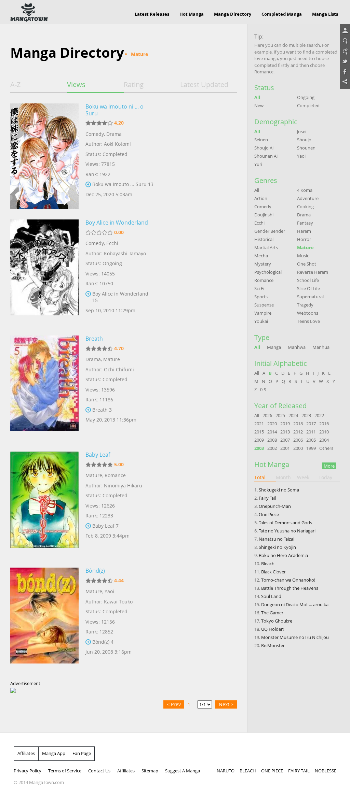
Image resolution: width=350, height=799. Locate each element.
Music (303, 256)
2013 (285, 432)
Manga (274, 347)
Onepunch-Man (275, 506)
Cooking (305, 206)
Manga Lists (325, 14)
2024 (293, 415)
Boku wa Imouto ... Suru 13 (122, 184)
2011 (311, 432)
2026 (267, 415)
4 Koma (304, 190)
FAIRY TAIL (299, 771)
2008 (272, 440)
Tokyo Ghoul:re (276, 621)
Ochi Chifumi (119, 369)
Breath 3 (102, 409)
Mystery (262, 264)
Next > (226, 704)
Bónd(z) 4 (102, 642)
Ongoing (305, 97)
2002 (272, 448)
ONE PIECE (272, 771)
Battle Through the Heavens (289, 588)
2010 (324, 432)
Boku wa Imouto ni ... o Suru (114, 110)
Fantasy (305, 223)
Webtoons (307, 313)
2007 (285, 440)
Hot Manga (191, 14)
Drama (114, 134)
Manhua (320, 347)
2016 (324, 423)
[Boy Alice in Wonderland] (44, 272)
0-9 (263, 389)
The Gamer (272, 613)
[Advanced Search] (345, 51)
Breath (94, 338)
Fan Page (81, 753)
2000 (298, 448)
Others (326, 448)
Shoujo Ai (263, 148)
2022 (319, 415)
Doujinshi (263, 215)
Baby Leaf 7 (105, 526)
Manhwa (297, 347)
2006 (298, 440)
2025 (280, 415)
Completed (308, 105)
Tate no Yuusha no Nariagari (287, 531)
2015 (259, 432)
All (257, 97)
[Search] (345, 41)
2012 (298, 432)
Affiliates (26, 753)
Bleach (267, 563)
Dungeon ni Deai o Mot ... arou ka (294, 604)
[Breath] (44, 388)
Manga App (53, 753)
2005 (311, 440)
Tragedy (305, 305)
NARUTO (225, 771)
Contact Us (99, 771)
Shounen (306, 148)
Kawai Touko (118, 601)
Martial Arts (266, 247)
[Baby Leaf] (44, 504)
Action (260, 198)
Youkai (261, 321)
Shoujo (304, 140)
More (329, 466)
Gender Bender (269, 231)
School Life (308, 280)
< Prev (174, 704)
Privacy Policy (27, 771)
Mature (111, 359)
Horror (304, 239)
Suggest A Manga (182, 771)
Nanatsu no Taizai (276, 539)
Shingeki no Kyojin (277, 547)
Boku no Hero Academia (283, 555)
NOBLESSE (325, 771)
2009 (259, 440)
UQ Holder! (272, 629)
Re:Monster (273, 645)
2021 (259, 423)
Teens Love (308, 321)
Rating (134, 85)
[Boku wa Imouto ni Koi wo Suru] (44, 156)
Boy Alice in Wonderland (116, 222)
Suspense (264, 305)
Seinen (261, 140)
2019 (285, 423)
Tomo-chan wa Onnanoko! (288, 580)
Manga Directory (232, 14)
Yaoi (109, 591)
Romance (115, 475)
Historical (263, 239)
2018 (298, 423)
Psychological (268, 272)
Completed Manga (281, 14)
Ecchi (112, 243)
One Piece (269, 514)
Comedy (94, 134)
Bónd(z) (95, 570)
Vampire (262, 313)
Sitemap (150, 771)
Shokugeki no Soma (279, 490)
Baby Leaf (97, 454)
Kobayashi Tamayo (125, 253)
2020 (272, 423)
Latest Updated (204, 85)
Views (76, 85)
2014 (272, 432)
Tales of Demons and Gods (285, 522)
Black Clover (273, 572)
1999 (311, 448)
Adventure (308, 198)
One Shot (306, 264)
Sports (261, 297)
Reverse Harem (312, 272)
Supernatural (310, 297)
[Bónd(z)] (44, 620)
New (259, 105)
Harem (304, 231)
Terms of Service (64, 771)
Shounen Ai (266, 156)
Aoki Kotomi (117, 144)
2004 (324, 440)
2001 (285, 448)
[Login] (345, 31)
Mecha (261, 256)
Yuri (258, 164)
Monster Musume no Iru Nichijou (295, 637)
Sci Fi (259, 288)
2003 (259, 448)
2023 (306, 415)
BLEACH (248, 771)
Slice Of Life (308, 288)
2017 (311, 423)
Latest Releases (152, 14)
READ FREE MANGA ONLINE (29, 12)
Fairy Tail (267, 498)
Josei (301, 131)
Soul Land (271, 596)
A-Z (15, 85)
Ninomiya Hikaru (123, 485)
